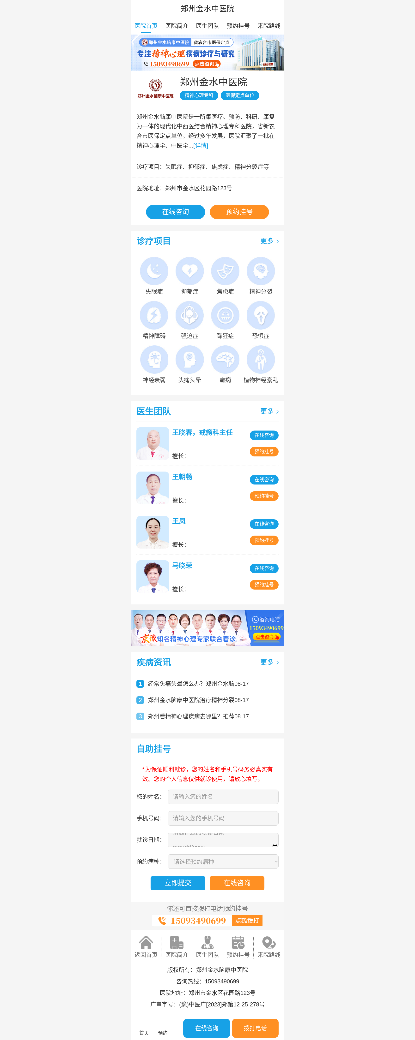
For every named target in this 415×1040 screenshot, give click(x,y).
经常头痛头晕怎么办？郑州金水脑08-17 (198, 683)
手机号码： (150, 818)
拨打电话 (255, 1028)
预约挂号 (238, 26)
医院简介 (176, 26)
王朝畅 (182, 477)
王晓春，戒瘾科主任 (202, 432)
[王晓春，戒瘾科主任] (153, 443)
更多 (267, 241)
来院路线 (269, 26)
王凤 (179, 521)
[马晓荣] (153, 576)
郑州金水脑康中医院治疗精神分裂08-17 (198, 700)
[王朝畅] (153, 488)
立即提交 (178, 883)
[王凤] (153, 532)
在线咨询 (175, 212)
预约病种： (150, 861)
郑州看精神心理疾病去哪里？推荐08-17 (198, 716)
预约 (163, 1033)
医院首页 (146, 26)
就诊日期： (150, 840)
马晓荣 (182, 565)
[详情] (200, 145)
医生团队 (207, 26)
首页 (144, 1033)
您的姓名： (150, 796)
